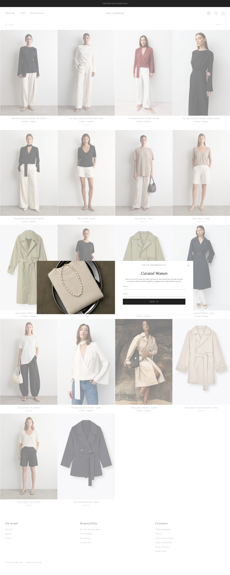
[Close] (188, 265)
